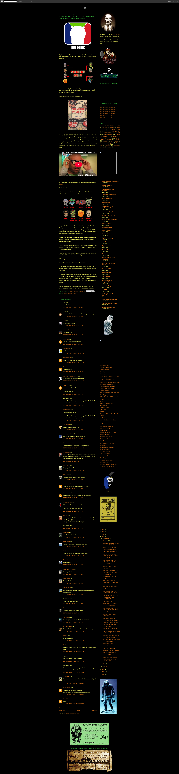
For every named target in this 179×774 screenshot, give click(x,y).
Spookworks (66, 608)
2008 (103, 674)
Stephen (65, 645)
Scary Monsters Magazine (107, 447)
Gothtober (102, 412)
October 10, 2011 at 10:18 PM (73, 672)
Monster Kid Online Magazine (108, 432)
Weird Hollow (89, 6)
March (105, 666)
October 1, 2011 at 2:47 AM (73, 307)
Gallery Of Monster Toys (106, 403)
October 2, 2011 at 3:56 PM (73, 489)
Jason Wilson (66, 578)
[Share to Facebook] (92, 291)
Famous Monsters (105, 399)
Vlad (61, 184)
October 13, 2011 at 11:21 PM (73, 703)
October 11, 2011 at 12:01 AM (73, 683)
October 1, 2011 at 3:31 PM (73, 420)
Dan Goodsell (66, 348)
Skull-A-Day (105, 290)
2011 (103, 536)
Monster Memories (107, 250)
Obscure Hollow (106, 272)
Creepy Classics (104, 390)
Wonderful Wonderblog (108, 307)
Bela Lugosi (102, 125)
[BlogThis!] (88, 291)
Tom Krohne (66, 560)
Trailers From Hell (104, 455)
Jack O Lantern (67, 699)
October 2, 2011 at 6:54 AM (73, 479)
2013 (103, 531)
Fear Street (66, 617)
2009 (103, 671)
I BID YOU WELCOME (109, 648)
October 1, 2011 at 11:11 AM (73, 372)
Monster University (105, 434)
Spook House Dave (105, 453)
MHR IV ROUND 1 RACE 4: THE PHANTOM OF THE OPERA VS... (110, 582)
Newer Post (62, 710)
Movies (118, 139)
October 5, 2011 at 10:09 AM (73, 546)
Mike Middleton (67, 330)
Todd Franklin (74, 291)
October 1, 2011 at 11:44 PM (73, 461)
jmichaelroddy (66, 687)
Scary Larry (114, 141)
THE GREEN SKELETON (110, 551)
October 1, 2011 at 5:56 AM (73, 325)
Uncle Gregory (103, 458)
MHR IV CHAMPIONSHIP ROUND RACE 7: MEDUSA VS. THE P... (111, 555)
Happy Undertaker (107, 230)
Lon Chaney (103, 424)
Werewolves (116, 145)
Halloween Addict (107, 227)
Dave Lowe (66, 465)
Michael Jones (67, 587)
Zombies (109, 147)
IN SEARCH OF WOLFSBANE (111, 650)
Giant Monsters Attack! (108, 216)
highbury (65, 515)
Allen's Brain (66, 541)
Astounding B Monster (106, 367)
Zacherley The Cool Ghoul (107, 466)
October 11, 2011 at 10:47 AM (73, 694)
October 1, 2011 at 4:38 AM (73, 316)
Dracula (111, 127)
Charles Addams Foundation (107, 386)
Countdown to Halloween (109, 194)
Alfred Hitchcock (104, 365)
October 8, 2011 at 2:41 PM (73, 604)
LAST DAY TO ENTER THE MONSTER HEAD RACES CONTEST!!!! (110, 624)
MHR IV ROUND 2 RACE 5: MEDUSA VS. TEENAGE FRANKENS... (110, 572)
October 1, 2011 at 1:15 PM (73, 394)
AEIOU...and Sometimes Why (110, 181)
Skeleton (102, 143)
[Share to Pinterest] (94, 291)
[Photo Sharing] (89, 7)
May (104, 664)
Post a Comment (63, 707)
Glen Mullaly (66, 424)
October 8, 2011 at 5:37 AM (73, 594)
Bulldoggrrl (66, 532)
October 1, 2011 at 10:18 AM (73, 353)
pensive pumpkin (67, 434)
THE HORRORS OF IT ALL (109, 303)
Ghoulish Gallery (104, 407)
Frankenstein (114, 130)
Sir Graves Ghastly (105, 451)
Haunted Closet (106, 234)
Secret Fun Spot (104, 449)
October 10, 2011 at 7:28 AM (73, 640)
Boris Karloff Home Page (106, 384)
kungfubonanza (67, 502)
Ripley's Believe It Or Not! (107, 443)
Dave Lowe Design (107, 198)
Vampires (110, 143)
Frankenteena (107, 132)
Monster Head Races (70, 293)
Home (78, 710)
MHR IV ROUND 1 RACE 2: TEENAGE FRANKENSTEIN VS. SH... (111, 609)
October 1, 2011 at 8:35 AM (73, 344)
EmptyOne (66, 339)
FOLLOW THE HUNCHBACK (110, 628)
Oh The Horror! (104, 438)
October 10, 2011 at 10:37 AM (73, 652)
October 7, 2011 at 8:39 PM (73, 583)
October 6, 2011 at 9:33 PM (73, 565)
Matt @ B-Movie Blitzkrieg (70, 376)
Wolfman (102, 147)
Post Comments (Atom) (72, 713)
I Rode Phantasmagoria (106, 418)
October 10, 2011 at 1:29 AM (73, 631)
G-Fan (101, 401)
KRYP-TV (116, 132)
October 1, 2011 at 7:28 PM (73, 438)
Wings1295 (66, 385)
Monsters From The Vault (106, 436)
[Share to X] (90, 291)
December (106, 538)
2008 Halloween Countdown (107, 111)
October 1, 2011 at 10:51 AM (73, 362)
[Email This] (86, 291)
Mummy (105, 141)
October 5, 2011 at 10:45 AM (73, 555)
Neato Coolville (116, 34)
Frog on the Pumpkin (108, 212)
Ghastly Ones (103, 405)
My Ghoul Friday (106, 268)
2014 (103, 529)
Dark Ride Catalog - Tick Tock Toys (109, 392)
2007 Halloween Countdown (107, 109)
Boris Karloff (110, 125)
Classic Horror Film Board (107, 388)
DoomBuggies (106, 202)
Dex (64, 311)
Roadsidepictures (67, 550)
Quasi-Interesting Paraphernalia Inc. (107, 281)
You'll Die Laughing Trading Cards (109, 464)
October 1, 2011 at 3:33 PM (73, 429)
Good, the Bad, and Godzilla (110, 219)
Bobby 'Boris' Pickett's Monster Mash (110, 382)
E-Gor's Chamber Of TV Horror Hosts (110, 397)
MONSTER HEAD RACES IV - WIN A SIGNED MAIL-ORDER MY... (111, 659)
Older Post (94, 710)
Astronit (65, 635)
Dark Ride (104, 127)
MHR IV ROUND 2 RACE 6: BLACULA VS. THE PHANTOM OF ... (110, 561)
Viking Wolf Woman (68, 569)
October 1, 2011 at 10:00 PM (73, 448)
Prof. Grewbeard (67, 626)
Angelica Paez (67, 357)
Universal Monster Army (106, 460)
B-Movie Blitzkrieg (107, 185)
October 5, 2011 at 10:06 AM (73, 537)
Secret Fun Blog (106, 286)
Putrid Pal (102, 441)
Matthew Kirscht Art (105, 428)
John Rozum (66, 452)
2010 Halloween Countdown (107, 115)
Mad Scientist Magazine (106, 426)
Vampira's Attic (104, 462)
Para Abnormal (106, 276)
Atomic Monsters (104, 369)
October (105, 541)
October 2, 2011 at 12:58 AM (73, 470)
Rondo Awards (103, 445)
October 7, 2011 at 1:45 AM (73, 574)
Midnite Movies (104, 430)
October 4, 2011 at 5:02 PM (73, 528)
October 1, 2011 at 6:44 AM (73, 335)
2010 (103, 669)
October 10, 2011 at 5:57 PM (73, 661)
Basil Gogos (103, 371)
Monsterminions (106, 254)
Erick (64, 320)
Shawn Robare (67, 409)
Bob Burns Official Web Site (107, 380)
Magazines (108, 134)
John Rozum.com (107, 242)
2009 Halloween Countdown (107, 113)
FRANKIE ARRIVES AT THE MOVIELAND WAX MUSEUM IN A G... (110, 597)
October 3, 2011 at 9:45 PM (73, 511)
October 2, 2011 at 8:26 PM (73, 498)
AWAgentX (66, 493)
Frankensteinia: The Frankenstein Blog (107, 207)
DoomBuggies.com (105, 395)
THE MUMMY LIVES (108, 601)
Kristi (64, 367)
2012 (103, 534)
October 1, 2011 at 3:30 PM (73, 405)
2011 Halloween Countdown (107, 118)
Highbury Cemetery (107, 238)
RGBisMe (65, 474)
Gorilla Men (103, 409)
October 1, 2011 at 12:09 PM (73, 381)
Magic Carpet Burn (107, 246)
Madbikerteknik (67, 483)
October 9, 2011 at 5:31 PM (73, 622)
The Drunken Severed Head (109, 299)
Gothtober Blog (106, 223)
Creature (118, 125)
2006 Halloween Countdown (107, 107)
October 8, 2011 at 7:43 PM (73, 613)
